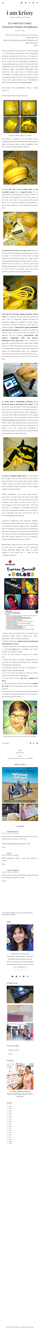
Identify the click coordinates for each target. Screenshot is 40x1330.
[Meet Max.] (20, 1021)
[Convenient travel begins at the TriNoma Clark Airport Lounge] (20, 1040)
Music (7, 743)
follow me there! (23, 550)
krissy (9, 853)
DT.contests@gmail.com (13, 649)
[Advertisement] (20, 1169)
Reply (4, 847)
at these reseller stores (20, 526)
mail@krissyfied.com (20, 969)
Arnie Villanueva (13, 870)
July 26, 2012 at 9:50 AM (10, 872)
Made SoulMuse (26, 1327)
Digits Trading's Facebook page (13, 670)
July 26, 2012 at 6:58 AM (10, 855)
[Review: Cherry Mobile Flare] (20, 1003)
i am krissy (20, 12)
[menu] (3, 3)
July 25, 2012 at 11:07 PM (10, 833)
